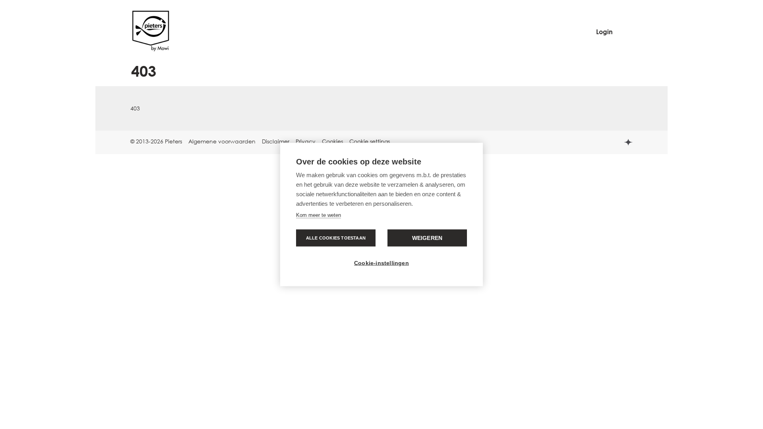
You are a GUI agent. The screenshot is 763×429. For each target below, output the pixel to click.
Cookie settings (369, 141)
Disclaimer (275, 141)
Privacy (306, 141)
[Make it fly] (150, 50)
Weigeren (427, 238)
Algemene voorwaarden (222, 141)
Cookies (332, 141)
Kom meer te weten (318, 215)
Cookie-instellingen (381, 263)
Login (604, 32)
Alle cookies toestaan (336, 238)
